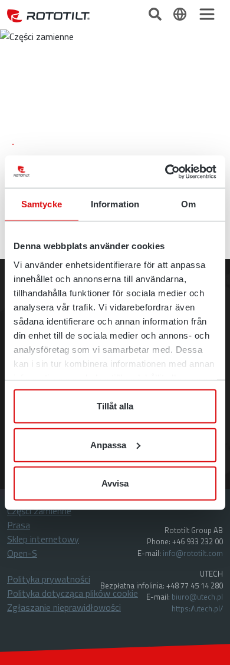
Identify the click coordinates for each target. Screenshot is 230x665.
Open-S (22, 553)
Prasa (18, 525)
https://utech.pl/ (197, 608)
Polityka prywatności (48, 579)
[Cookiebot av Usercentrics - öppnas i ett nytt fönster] (165, 171)
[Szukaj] (156, 13)
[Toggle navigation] (207, 14)
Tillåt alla (115, 406)
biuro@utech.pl (197, 597)
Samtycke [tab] (41, 204)
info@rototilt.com (193, 553)
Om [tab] (188, 204)
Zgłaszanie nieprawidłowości (64, 607)
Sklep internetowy (43, 539)
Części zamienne (39, 511)
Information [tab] (115, 204)
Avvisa (115, 483)
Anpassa (108, 444)
